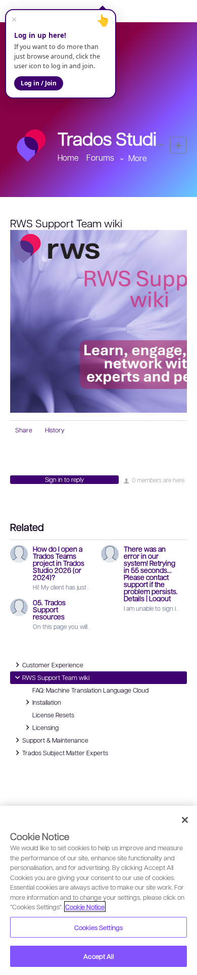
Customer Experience (52, 664)
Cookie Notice (85, 906)
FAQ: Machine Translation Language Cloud (90, 690)
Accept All (98, 956)
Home (68, 157)
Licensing (45, 727)
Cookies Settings (98, 927)
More (137, 158)
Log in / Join (39, 83)
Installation (46, 701)
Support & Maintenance (55, 739)
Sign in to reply (64, 479)
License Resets (53, 715)
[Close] (185, 820)
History (55, 430)
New (178, 145)
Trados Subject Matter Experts (65, 752)
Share (23, 430)
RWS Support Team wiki (55, 676)
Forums (100, 157)
